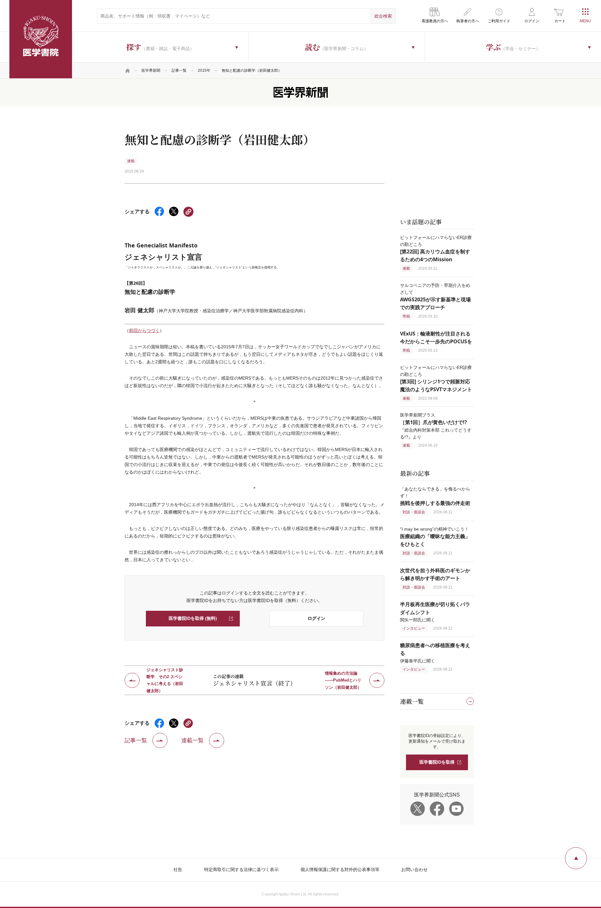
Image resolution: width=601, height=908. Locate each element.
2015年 (204, 70)
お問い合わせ (414, 869)
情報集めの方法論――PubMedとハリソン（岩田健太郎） (343, 680)
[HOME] (127, 70)
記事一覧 (179, 70)
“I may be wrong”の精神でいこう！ (435, 537)
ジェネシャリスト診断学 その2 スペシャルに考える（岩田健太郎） (164, 680)
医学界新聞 (150, 70)
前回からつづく (144, 330)
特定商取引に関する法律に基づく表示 (241, 869)
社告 (177, 869)
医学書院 (40, 39)
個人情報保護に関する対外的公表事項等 (339, 869)
